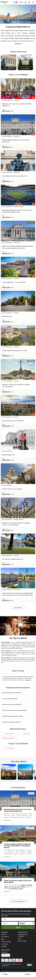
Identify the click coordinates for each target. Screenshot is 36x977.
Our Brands (4, 944)
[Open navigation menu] (33, 2)
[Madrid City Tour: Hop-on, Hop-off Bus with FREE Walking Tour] (18, 88)
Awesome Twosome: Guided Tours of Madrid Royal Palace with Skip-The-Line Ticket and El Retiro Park (17, 594)
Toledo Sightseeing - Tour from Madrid (13, 282)
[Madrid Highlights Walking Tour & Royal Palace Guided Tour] (18, 124)
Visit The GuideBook (18, 901)
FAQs (19, 938)
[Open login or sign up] (25, 2)
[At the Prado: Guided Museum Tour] (18, 544)
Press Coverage (6, 941)
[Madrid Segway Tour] (18, 439)
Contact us (4, 952)
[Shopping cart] (29, 2)
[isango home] (4, 2)
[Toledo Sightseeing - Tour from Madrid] (18, 267)
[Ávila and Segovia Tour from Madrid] (18, 405)
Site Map (3, 946)
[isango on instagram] (10, 960)
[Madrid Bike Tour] (18, 301)
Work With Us (5, 936)
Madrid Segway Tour (8, 455)
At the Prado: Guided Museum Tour (12, 559)
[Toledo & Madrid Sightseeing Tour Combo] (18, 335)
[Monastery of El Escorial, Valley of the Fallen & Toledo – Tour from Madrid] (18, 508)
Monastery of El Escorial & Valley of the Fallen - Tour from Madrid (16, 385)
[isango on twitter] (6, 960)
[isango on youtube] (17, 960)
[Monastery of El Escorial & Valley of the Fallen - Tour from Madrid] (18, 369)
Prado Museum (9, 733)
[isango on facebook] (2, 960)
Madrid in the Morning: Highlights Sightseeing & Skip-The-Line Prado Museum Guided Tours (18, 247)
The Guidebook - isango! (16, 888)
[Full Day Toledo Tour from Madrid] (18, 473)
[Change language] (17, 2)
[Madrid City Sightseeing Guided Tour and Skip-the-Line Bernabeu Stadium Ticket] (18, 195)
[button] (33, 772)
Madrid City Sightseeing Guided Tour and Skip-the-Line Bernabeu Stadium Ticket (17, 211)
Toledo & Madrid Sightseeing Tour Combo (14, 350)
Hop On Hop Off (9, 748)
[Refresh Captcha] (33, 924)
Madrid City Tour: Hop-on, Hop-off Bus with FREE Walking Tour (17, 105)
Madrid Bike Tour (7, 316)
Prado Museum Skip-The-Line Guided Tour (14, 176)
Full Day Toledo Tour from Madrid (12, 489)
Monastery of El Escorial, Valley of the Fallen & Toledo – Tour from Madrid (16, 524)
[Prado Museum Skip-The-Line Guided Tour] (18, 161)
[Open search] (13, 2)
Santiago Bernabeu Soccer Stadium (9, 738)
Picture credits (22, 941)
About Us (4, 934)
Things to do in (18, 75)
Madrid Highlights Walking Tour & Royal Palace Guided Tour (16, 141)
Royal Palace (26, 733)
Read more (18, 43)
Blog (2, 939)
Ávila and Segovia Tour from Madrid (13, 420)
